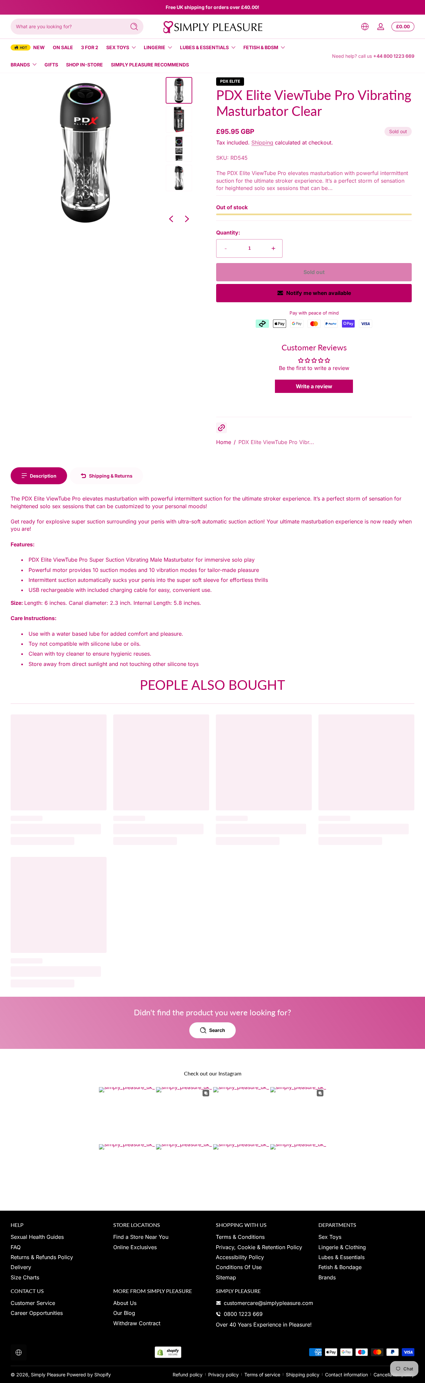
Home (223, 442)
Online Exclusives (135, 1247)
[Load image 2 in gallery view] (179, 119)
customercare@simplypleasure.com (268, 1303)
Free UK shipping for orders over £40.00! (212, 7)
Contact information (346, 1374)
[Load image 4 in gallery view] (179, 178)
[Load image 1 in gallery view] (179, 90)
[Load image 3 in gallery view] (179, 149)
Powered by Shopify (89, 1374)
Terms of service (262, 1374)
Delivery (21, 1267)
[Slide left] (171, 219)
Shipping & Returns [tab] (110, 476)
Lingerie (154, 47)
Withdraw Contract (136, 1323)
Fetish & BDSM (260, 47)
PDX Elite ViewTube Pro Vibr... (276, 442)
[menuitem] (59, 1237)
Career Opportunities (37, 1313)
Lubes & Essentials (204, 47)
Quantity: (228, 232)
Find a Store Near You (140, 1237)
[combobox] (66, 27)
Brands (20, 64)
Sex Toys (117, 47)
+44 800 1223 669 (393, 56)
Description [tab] (43, 476)
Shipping (262, 142)
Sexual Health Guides (37, 1237)
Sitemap (226, 1277)
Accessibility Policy (240, 1257)
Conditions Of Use (239, 1267)
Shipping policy (302, 1374)
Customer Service (33, 1303)
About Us (124, 1303)
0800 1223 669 (243, 1314)
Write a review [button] (314, 386)
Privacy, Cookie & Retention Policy (259, 1247)
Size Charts (25, 1277)
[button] (365, 26)
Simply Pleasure (48, 1374)
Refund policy (188, 1374)
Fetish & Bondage (340, 1267)
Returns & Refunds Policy (42, 1257)
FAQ (16, 1247)
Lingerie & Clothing (342, 1247)
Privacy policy (223, 1374)
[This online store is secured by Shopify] (168, 1352)
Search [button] (217, 1030)
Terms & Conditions (240, 1237)
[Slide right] (187, 219)
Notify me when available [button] (318, 293)
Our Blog (124, 1313)
